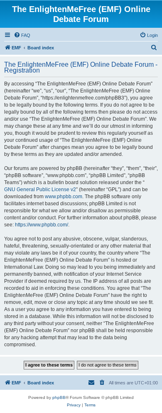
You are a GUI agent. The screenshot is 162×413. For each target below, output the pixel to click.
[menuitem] (22, 35)
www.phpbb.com (63, 196)
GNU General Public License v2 (40, 189)
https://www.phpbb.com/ (41, 225)
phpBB (59, 397)
